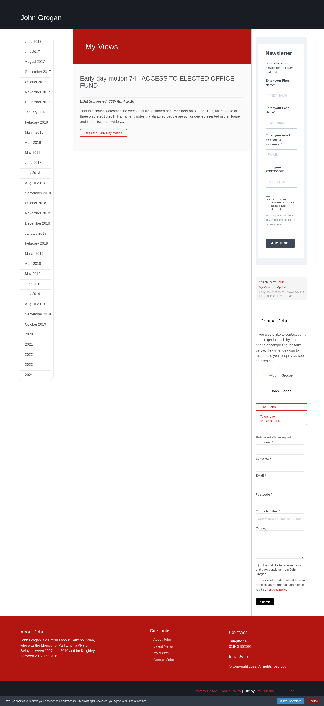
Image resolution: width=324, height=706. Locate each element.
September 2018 (37, 193)
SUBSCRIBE (280, 243)
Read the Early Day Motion (103, 133)
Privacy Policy (205, 691)
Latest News (163, 646)
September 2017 (37, 72)
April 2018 (32, 142)
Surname (263, 459)
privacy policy (277, 589)
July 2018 (32, 173)
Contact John (163, 660)
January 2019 (35, 233)
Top (291, 691)
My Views (161, 653)
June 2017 (32, 41)
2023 (28, 365)
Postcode (264, 494)
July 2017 (32, 52)
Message (262, 528)
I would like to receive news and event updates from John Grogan (278, 569)
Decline (313, 701)
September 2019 (37, 314)
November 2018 (37, 213)
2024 (28, 375)
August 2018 (34, 183)
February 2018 (36, 122)
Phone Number (268, 511)
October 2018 (35, 203)
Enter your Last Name (277, 110)
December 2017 (37, 102)
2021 (28, 344)
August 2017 (34, 62)
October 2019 (35, 324)
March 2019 (33, 253)
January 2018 (35, 112)
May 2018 (32, 152)
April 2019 (32, 264)
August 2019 (34, 304)
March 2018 (33, 132)
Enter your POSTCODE (274, 169)
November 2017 (37, 92)
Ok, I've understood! (290, 701)
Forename (264, 442)
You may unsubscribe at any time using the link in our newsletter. (280, 220)
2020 (28, 334)
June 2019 (32, 284)
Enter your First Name (277, 83)
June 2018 (32, 163)
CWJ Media (264, 691)
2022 (28, 354)
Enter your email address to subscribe (278, 139)
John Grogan (41, 18)
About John (162, 639)
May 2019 (32, 274)
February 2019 (36, 243)
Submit (265, 602)
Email (261, 475)
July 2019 (32, 294)
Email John (268, 407)
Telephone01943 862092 (270, 419)
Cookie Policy (230, 691)
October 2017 (35, 82)
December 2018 (37, 223)
